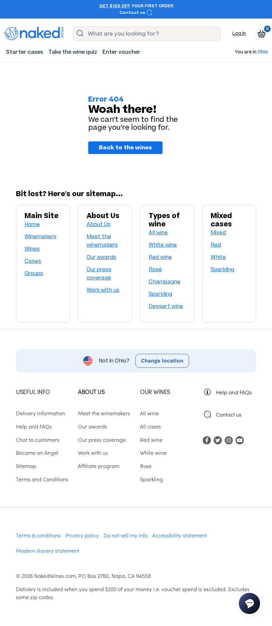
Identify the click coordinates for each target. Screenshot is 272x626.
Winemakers (40, 236)
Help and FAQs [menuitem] (34, 426)
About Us (98, 224)
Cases (33, 261)
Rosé (155, 269)
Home (32, 224)
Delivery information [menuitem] (40, 413)
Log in (239, 33)
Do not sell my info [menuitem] (125, 535)
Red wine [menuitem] (151, 439)
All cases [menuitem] (150, 426)
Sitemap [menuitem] (26, 465)
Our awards (101, 257)
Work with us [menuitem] (93, 452)
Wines (32, 249)
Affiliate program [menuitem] (98, 465)
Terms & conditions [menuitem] (38, 535)
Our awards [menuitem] (92, 426)
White (218, 257)
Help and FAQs (234, 392)
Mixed (218, 232)
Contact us (132, 12)
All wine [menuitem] (149, 413)
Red (216, 245)
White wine (163, 245)
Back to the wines (125, 148)
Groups (34, 273)
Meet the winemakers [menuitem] (104, 413)
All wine (158, 232)
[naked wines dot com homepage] (34, 33)
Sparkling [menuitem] (151, 479)
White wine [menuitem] (153, 452)
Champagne (164, 281)
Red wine (160, 257)
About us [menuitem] (91, 391)
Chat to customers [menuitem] (37, 439)
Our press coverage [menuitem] (102, 439)
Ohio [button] (262, 52)
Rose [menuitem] (146, 465)
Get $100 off (114, 6)
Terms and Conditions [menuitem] (42, 479)
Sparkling (160, 294)
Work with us (103, 290)
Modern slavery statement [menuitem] (47, 550)
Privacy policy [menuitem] (82, 535)
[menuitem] (24, 52)
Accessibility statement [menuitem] (179, 535)
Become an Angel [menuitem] (37, 452)
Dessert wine (166, 306)
